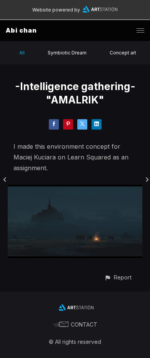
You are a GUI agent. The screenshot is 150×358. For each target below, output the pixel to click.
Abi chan (21, 30)
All (22, 53)
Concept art (123, 53)
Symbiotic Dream (67, 53)
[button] (118, 277)
